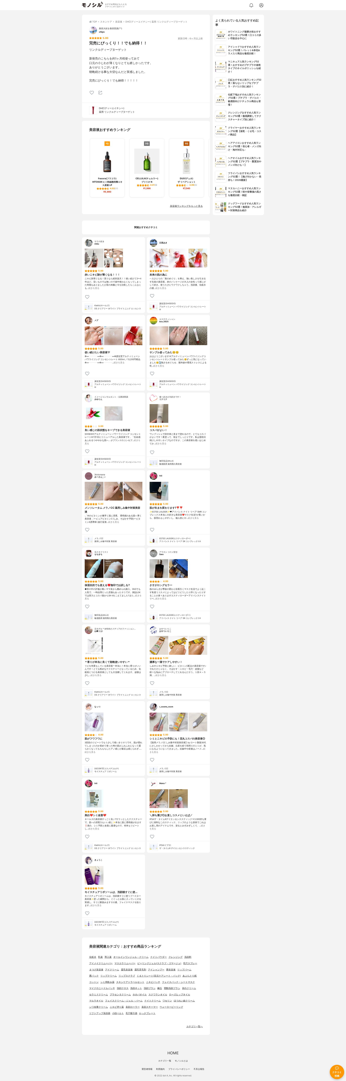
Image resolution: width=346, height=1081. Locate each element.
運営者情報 (147, 1069)
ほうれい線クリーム (184, 1000)
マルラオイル (96, 1000)
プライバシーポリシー (179, 1069)
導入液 (108, 957)
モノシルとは (181, 1060)
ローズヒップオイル (179, 994)
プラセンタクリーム (120, 994)
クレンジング (175, 957)
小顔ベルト (118, 1013)
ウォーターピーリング (171, 1007)
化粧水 (92, 957)
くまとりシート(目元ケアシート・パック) (159, 975)
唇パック (94, 975)
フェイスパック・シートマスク (178, 982)
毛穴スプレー (190, 963)
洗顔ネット (136, 988)
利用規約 (160, 1069)
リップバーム (184, 969)
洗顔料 (187, 957)
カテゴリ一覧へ (194, 1026)
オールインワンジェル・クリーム (130, 957)
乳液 (100, 957)
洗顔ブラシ (150, 988)
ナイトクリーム (152, 1000)
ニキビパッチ (153, 982)
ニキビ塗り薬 (117, 1007)
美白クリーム (189, 988)
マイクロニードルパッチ (102, 988)
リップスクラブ (127, 975)
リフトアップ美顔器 (99, 1013)
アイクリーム (112, 969)
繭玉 (159, 988)
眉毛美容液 (127, 969)
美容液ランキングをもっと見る (186, 206)
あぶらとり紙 (190, 975)
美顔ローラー (133, 1007)
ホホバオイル (140, 994)
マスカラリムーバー (125, 963)
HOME (173, 1053)
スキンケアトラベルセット (130, 982)
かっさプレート (147, 1013)
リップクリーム (108, 975)
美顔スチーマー (149, 1007)
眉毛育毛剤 (140, 969)
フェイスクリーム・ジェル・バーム (124, 1000)
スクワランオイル (157, 994)
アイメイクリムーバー (101, 963)
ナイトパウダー (158, 957)
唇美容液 (171, 969)
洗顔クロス (122, 988)
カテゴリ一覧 (164, 1060)
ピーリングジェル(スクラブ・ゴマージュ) (159, 963)
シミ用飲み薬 (107, 982)
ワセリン (167, 1000)
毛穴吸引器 (131, 1013)
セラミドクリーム (98, 994)
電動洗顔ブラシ (172, 988)
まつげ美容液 (96, 969)
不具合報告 (199, 1069)
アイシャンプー (156, 969)
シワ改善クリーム (98, 1007)
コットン (94, 982)
